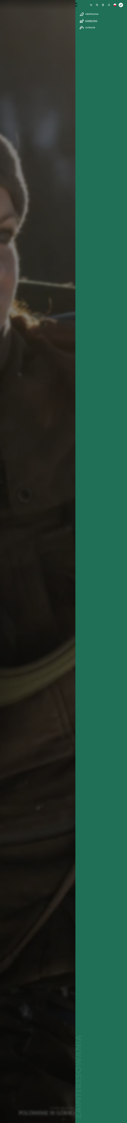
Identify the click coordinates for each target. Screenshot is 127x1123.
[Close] (108, 13)
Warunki (78, 47)
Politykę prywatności (90, 47)
